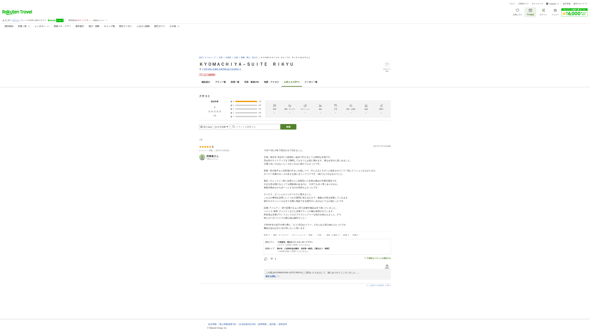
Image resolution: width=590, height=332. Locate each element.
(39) (251, 81)
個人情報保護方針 (227, 324)
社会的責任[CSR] (247, 324)
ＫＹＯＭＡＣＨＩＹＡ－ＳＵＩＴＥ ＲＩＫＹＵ (246, 64)
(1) (292, 81)
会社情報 (212, 324)
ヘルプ (512, 4)
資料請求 (282, 324)
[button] (230, 157)
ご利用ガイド (523, 4)
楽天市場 (566, 4)
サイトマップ (537, 4)
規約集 (272, 324)
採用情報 (262, 324)
